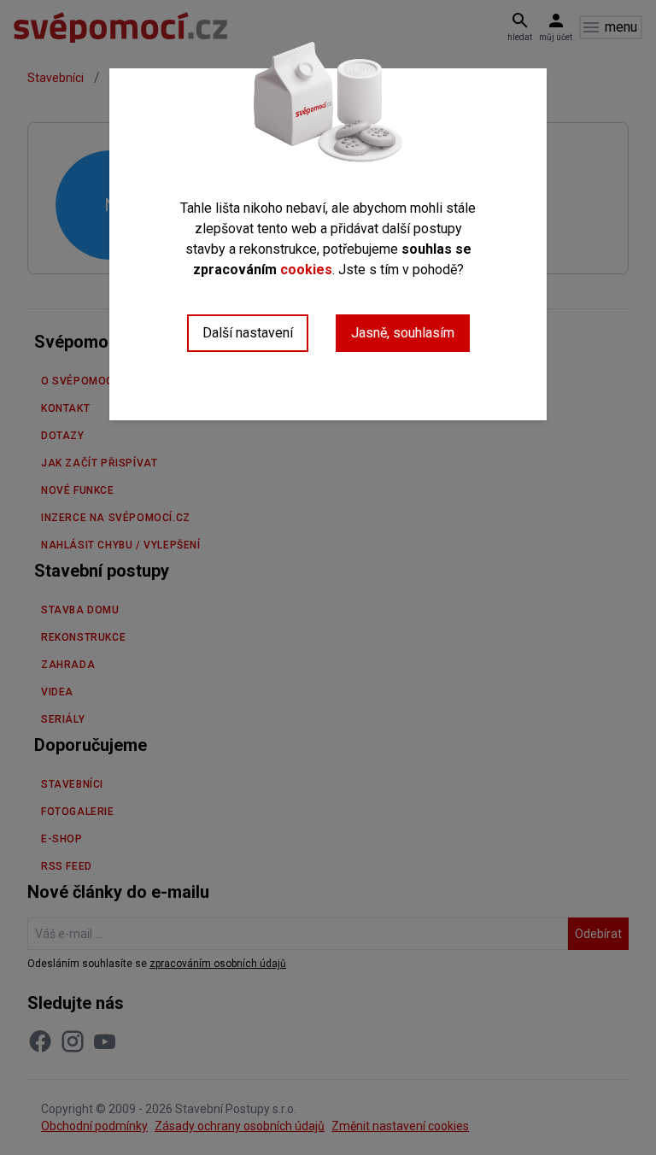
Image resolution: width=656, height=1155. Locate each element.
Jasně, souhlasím (402, 333)
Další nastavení (247, 333)
